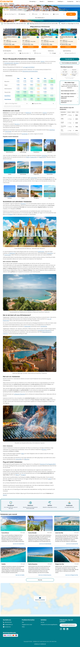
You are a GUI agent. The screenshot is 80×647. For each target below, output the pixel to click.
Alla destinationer (9, 75)
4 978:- (18, 95)
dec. (45, 78)
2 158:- (31, 95)
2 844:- (32, 88)
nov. (39, 78)
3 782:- (76, 126)
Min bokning (32, 1)
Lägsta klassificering (67, 50)
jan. (52, 78)
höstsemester (27, 326)
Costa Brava (7, 95)
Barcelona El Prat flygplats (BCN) (48, 464)
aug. (18, 78)
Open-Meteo (71, 78)
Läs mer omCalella (20, 575)
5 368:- (18, 99)
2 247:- (38, 91)
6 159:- (18, 88)
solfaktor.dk (43, 643)
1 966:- (38, 84)
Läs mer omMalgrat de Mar (71, 575)
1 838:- (38, 95)
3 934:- (76, 130)
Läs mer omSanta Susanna (44, 575)
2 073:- (45, 81)
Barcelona (17, 124)
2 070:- (52, 95)
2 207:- (38, 88)
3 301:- (25, 88)
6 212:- (18, 84)
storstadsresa (44, 326)
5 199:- (25, 84)
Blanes (27, 157)
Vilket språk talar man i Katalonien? (66, 101)
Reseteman (50, 1)
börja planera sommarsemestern (30, 71)
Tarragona (10, 214)
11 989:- (52, 88)
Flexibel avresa (51, 50)
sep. (25, 78)
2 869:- (31, 84)
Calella (49, 478)
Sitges (22, 453)
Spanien (43, 61)
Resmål (41, 1)
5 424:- (18, 91)
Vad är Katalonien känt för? (67, 90)
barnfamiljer (25, 133)
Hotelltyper (60, 1)
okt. (32, 78)
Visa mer (40, 579)
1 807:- (45, 99)
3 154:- (25, 99)
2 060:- (52, 81)
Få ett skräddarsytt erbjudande (69, 63)
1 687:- (38, 99)
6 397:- (18, 81)
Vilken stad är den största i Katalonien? (67, 97)
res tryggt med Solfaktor (28, 67)
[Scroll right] (77, 73)
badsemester (41, 251)
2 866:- (32, 91)
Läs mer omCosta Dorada (45, 543)
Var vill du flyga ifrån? (7, 50)
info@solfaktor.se (9, 624)
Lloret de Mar (19, 459)
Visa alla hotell (68, 59)
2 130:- (38, 81)
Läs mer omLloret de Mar (72, 543)
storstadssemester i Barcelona (11, 63)
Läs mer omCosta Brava (18, 543)
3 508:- (76, 115)
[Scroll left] (61, 73)
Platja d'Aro (26, 459)
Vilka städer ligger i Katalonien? (68, 93)
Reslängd (20, 50)
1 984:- (45, 95)
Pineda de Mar (33, 157)
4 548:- (45, 91)
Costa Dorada (7, 99)
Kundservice (70, 1)
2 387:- (45, 84)
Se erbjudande (12, 46)
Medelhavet (28, 112)
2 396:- (52, 84)
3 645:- (76, 122)
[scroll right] (78, 39)
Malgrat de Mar (42, 157)
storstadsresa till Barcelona (44, 330)
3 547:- (76, 119)
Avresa (34, 50)
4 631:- (31, 81)
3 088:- (25, 91)
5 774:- (25, 81)
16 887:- (45, 88)
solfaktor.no (37, 643)
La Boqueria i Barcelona (19, 394)
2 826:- (25, 95)
